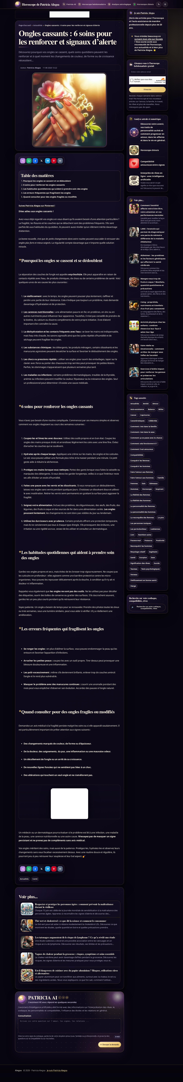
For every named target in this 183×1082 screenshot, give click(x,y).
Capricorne (145, 415)
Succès (157, 563)
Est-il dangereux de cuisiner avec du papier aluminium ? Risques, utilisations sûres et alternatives (76, 972)
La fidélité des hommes (140, 500)
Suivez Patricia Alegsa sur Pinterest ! (37, 205)
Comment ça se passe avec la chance (146, 438)
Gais (143, 483)
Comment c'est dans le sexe (142, 432)
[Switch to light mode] (158, 4)
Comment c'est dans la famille (143, 426)
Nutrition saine (144, 534)
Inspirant (159, 489)
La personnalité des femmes (142, 506)
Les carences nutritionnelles (39, 312)
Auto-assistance (137, 409)
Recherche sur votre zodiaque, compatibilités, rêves (146, 607)
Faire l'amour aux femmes (141, 472)
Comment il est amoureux (141, 449)
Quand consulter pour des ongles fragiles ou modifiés (50, 196)
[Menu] (165, 4)
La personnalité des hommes (142, 512)
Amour (155, 403)
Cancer (133, 415)
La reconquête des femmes (142, 517)
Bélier (160, 409)
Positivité (160, 540)
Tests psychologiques (150, 569)
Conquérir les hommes (140, 466)
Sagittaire (153, 552)
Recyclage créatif (137, 552)
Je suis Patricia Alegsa (144, 13)
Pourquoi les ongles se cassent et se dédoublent (47, 181)
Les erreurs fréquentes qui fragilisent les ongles (47, 192)
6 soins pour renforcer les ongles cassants (44, 185)
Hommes (134, 489)
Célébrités (153, 420)
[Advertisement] (69, 14)
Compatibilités (136, 455)
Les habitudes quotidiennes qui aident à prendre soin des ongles (55, 189)
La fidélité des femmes (140, 495)
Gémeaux (153, 483)
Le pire (161, 517)
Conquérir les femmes (140, 460)
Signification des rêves (140, 563)
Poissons (148, 540)
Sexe (153, 557)
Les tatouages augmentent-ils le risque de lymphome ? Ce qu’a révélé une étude (75, 937)
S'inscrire (147, 89)
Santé (34, 879)
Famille (161, 477)
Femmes (134, 483)
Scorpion (143, 557)
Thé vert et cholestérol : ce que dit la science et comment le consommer (70, 921)
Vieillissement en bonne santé (143, 580)
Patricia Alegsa (34, 67)
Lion (132, 534)
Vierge (133, 586)
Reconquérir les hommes (141, 546)
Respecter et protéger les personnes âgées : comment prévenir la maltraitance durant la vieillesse (74, 905)
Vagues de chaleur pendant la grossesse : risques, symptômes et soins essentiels (74, 954)
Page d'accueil (25, 25)
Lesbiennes (155, 529)
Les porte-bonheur (138, 529)
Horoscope (147, 489)
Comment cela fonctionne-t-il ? (143, 443)
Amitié (146, 403)
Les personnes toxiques (140, 523)
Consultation (24, 1015)
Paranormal (135, 540)
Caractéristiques (137, 420)
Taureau (133, 569)
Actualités (37, 25)
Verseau (133, 574)
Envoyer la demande (109, 1045)
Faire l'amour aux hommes (142, 477)
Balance (151, 409)
